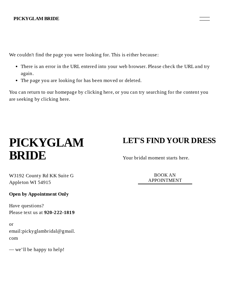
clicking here (98, 92)
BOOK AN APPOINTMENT (165, 178)
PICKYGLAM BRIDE (36, 18)
